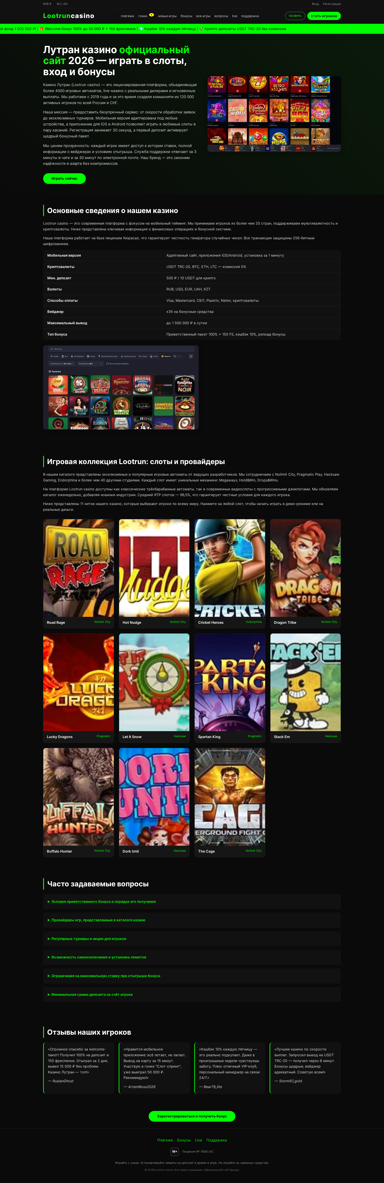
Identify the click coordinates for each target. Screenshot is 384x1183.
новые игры (167, 16)
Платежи (165, 1140)
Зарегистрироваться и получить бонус (192, 1116)
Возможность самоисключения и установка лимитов (99, 957)
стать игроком (324, 16)
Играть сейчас (64, 178)
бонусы (186, 16)
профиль (295, 15)
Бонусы (184, 1140)
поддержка (250, 16)
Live (198, 1140)
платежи (127, 16)
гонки (145, 16)
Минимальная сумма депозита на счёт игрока (92, 994)
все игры (203, 16)
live (234, 16)
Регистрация (332, 4)
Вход (315, 4)
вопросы (221, 16)
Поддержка (216, 1140)
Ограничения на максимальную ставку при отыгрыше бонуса (106, 976)
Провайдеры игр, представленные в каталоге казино (99, 920)
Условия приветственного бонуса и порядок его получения (104, 901)
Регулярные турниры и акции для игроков (89, 938)
